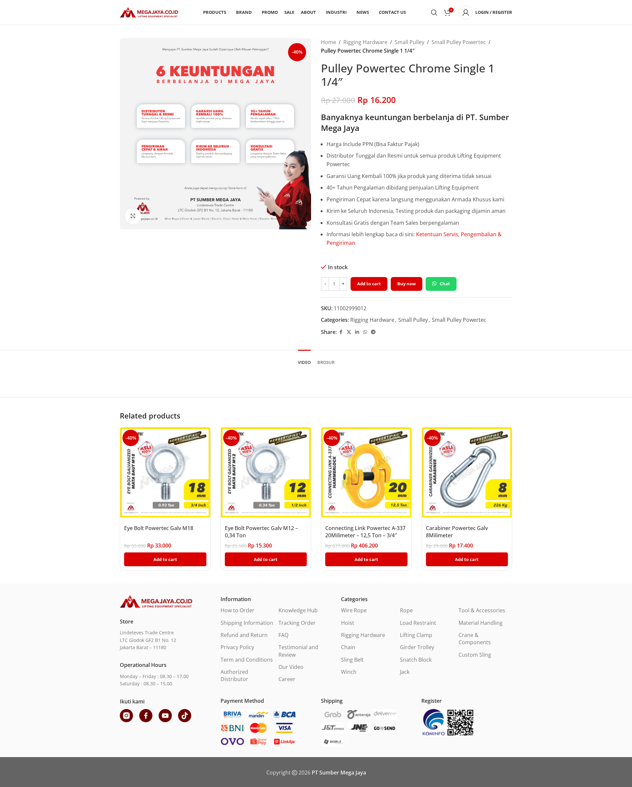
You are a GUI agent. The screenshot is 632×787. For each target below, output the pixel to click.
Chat (445, 284)
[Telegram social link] (373, 332)
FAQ (283, 635)
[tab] (304, 359)
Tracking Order (297, 622)
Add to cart (369, 284)
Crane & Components (475, 638)
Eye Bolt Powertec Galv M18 (158, 528)
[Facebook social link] (341, 332)
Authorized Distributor (234, 675)
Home (328, 42)
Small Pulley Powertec (459, 42)
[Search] (434, 12)
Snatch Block (416, 659)
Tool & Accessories (482, 610)
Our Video (290, 667)
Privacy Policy (237, 647)
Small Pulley (409, 42)
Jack (404, 671)
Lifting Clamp (416, 635)
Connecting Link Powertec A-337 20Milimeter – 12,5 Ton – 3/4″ (365, 531)
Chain (348, 647)
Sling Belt (352, 659)
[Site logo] (149, 11)
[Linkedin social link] (357, 332)
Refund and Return (244, 635)
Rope (406, 610)
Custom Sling (475, 654)
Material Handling (481, 622)
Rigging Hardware (365, 42)
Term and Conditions (247, 659)
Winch (348, 671)
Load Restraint (418, 622)
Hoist (347, 622)
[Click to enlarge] (133, 216)
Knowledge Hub (298, 610)
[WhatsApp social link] (365, 332)
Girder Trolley (417, 647)
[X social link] (349, 332)
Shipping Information (247, 622)
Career (286, 679)
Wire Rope (354, 610)
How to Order (237, 610)
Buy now (406, 284)
